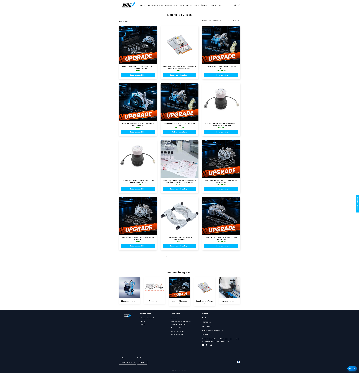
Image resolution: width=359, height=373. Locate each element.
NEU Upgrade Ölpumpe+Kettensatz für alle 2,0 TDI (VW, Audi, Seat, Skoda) (221, 181)
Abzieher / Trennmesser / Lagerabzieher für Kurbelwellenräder (179, 238)
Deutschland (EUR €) (126, 362)
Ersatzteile (153, 301)
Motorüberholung (128, 301)
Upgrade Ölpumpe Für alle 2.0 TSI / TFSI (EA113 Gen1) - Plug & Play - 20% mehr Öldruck (138, 67)
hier (215, 339)
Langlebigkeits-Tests (204, 301)
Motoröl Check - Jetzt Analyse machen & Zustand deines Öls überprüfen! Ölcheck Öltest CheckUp (179, 67)
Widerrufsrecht (176, 328)
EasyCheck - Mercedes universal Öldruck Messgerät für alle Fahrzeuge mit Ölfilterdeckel (221, 124)
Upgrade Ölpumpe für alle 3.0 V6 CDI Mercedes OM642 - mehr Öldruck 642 (221, 238)
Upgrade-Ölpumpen (179, 301)
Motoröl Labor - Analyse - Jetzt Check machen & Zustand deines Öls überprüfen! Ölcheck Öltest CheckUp (179, 181)
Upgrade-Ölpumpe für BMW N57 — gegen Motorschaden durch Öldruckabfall (138, 124)
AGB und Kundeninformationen (181, 321)
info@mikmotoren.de (215, 330)
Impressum (174, 318)
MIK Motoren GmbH (182, 370)
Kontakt (142, 321)
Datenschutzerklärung (178, 324)
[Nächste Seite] (192, 257)
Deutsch (141, 362)
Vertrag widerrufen (177, 334)
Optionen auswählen (137, 75)
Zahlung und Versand (147, 318)
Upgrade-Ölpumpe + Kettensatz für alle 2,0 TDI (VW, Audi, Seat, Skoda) (137, 238)
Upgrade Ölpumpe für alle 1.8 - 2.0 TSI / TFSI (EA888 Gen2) (179, 124)
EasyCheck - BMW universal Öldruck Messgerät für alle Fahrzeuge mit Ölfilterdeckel (138, 181)
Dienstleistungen (228, 301)
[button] (235, 5)
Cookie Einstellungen (178, 331)
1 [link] (166, 257)
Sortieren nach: (206, 21)
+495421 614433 (215, 335)
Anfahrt (142, 324)
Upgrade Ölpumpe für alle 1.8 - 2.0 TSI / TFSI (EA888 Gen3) (221, 67)
